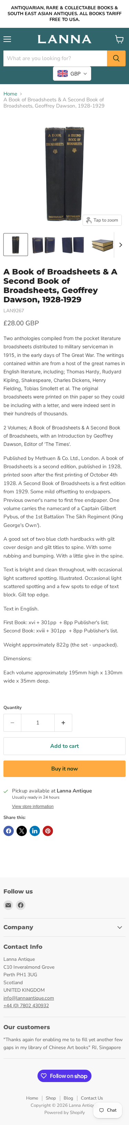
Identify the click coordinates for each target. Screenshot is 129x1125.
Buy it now (64, 769)
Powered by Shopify (64, 1113)
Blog (68, 1098)
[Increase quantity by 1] (63, 723)
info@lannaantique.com (28, 998)
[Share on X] (22, 831)
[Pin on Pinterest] (48, 831)
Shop (51, 1098)
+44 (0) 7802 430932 (26, 1005)
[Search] (116, 58)
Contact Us (92, 1098)
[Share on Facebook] (8, 831)
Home (10, 94)
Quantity (12, 707)
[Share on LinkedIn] (35, 831)
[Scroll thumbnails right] (119, 245)
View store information (33, 806)
